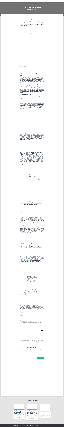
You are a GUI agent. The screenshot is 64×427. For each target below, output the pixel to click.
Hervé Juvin (21, 315)
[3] (26, 260)
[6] (30, 311)
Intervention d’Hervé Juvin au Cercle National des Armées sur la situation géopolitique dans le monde (32, 413)
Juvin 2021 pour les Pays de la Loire (30, 425)
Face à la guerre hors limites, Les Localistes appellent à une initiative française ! (18, 412)
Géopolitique (15, 410)
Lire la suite (19, 417)
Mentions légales (23, 425)
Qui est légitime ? (42, 412)
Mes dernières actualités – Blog (17, 425)
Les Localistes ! (37, 425)
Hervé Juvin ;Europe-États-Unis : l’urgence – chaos (27, 342)
